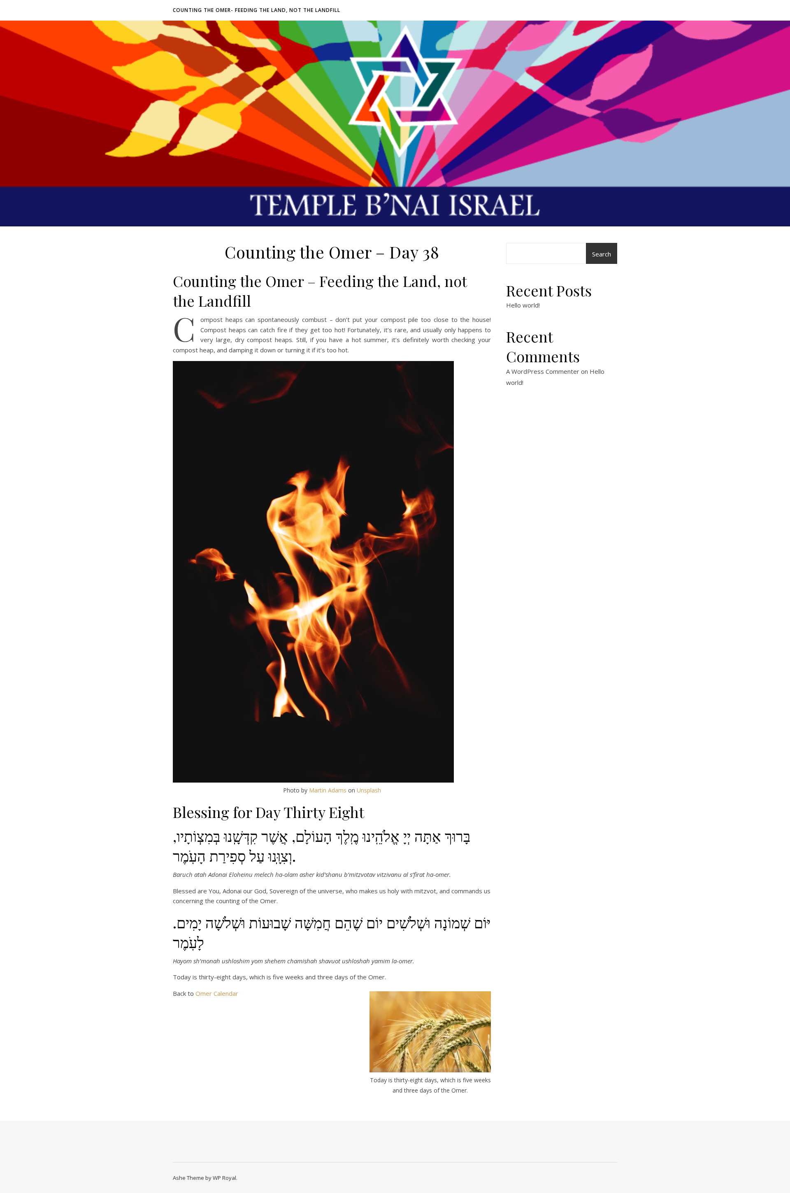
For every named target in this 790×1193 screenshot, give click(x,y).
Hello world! (523, 305)
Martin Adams (327, 790)
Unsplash (369, 790)
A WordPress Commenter (542, 371)
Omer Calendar (216, 993)
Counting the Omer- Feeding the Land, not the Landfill (256, 10)
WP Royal (224, 1177)
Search (601, 254)
